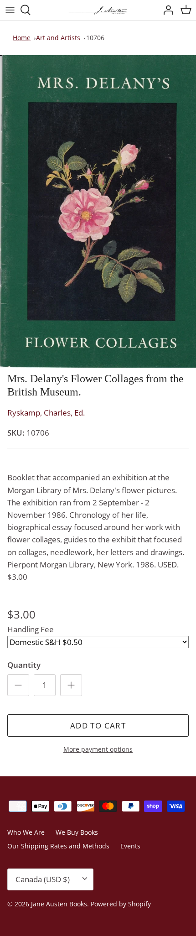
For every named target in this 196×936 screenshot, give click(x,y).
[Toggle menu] (10, 10)
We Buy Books (77, 832)
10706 (95, 37)
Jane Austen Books (59, 904)
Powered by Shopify (121, 904)
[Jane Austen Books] (98, 10)
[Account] (166, 10)
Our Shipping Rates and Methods (58, 846)
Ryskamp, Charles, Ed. (46, 412)
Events (130, 846)
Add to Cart (98, 725)
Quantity (24, 665)
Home (22, 37)
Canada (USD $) (42, 879)
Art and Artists (58, 37)
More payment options (98, 750)
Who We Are (26, 832)
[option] (98, 211)
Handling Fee (30, 629)
